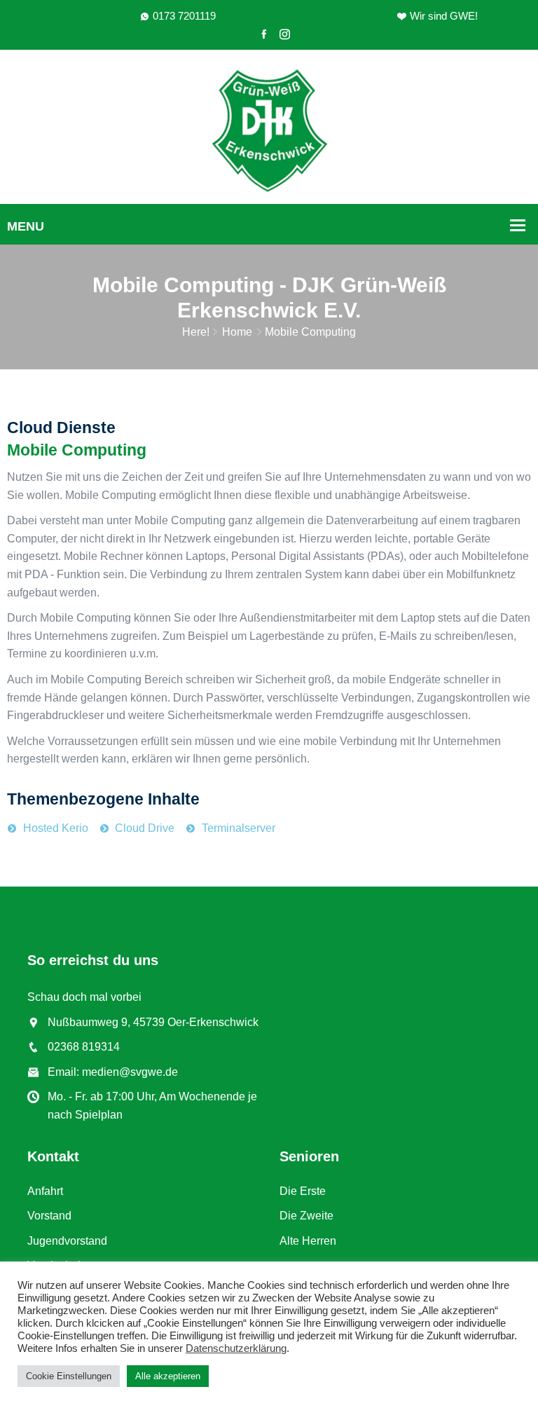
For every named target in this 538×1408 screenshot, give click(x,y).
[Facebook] (263, 34)
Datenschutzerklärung (236, 1348)
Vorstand (49, 1216)
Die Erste (303, 1191)
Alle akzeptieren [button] (167, 1376)
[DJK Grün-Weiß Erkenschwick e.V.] (269, 129)
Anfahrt (45, 1191)
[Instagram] (285, 34)
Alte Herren (308, 1241)
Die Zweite (306, 1216)
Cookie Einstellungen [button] (68, 1376)
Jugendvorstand (67, 1241)
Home (237, 332)
